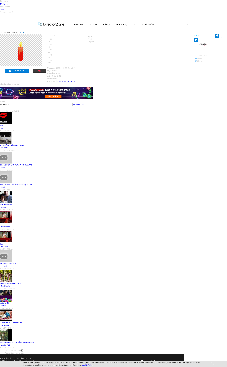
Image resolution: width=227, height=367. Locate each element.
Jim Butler (4, 148)
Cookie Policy (87, 365)
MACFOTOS (5, 345)
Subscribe (202, 64)
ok (2, 128)
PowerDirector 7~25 (67, 81)
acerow (3, 305)
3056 (197, 56)
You (134, 24)
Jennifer (4, 207)
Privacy (18, 358)
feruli (3, 167)
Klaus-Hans (5, 325)
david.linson (5, 226)
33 (196, 58)
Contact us (26, 358)
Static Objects (11, 32)
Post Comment (79, 104)
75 (196, 61)
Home (2, 32)
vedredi (4, 266)
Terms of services (6, 358)
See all (2, 9)
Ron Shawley (6, 286)
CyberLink (200, 53)
